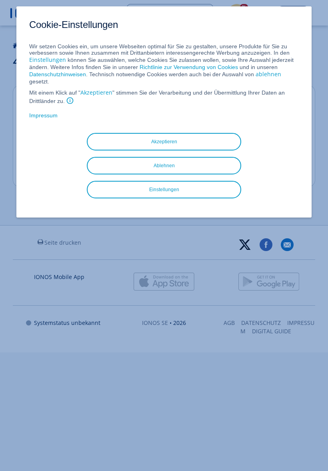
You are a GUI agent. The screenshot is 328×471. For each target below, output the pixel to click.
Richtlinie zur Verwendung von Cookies (189, 67)
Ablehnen (164, 165)
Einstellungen (47, 59)
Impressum (43, 115)
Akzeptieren (96, 92)
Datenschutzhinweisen (57, 74)
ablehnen (268, 74)
